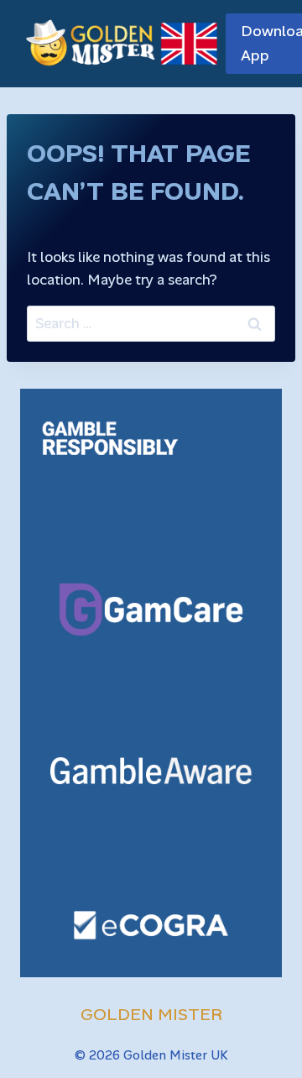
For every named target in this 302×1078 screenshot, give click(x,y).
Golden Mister (151, 1014)
